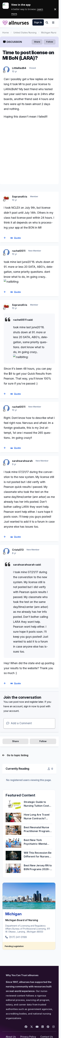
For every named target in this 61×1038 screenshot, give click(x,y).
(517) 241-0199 (18, 937)
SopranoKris (19, 196)
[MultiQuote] (4, 238)
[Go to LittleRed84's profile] (6, 69)
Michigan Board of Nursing (21, 920)
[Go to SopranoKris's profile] (6, 198)
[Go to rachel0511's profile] (6, 252)
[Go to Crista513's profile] (6, 551)
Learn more (7, 9)
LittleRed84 (19, 68)
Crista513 (18, 549)
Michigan (13, 914)
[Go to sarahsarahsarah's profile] (6, 462)
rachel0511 (18, 250)
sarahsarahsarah (22, 460)
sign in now (30, 706)
